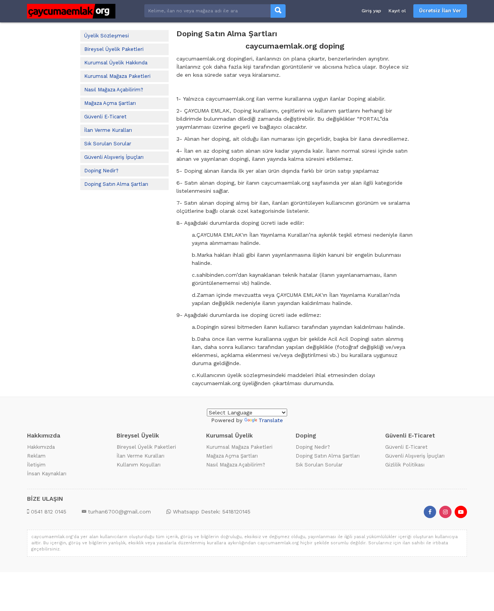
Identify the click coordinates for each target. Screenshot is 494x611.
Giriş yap (371, 10)
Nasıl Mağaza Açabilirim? (113, 90)
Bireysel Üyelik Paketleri (114, 49)
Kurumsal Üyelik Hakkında (115, 63)
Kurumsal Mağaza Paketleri (117, 76)
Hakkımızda (41, 447)
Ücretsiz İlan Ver (440, 10)
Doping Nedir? (101, 170)
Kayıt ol (397, 10)
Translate (271, 420)
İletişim (36, 465)
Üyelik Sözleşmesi (106, 36)
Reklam (36, 456)
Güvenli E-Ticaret (105, 117)
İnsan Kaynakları (46, 473)
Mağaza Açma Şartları (110, 103)
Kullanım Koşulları (139, 465)
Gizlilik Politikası (405, 465)
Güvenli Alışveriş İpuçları (114, 157)
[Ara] (278, 11)
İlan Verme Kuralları (108, 130)
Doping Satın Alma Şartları (116, 184)
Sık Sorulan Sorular (107, 143)
